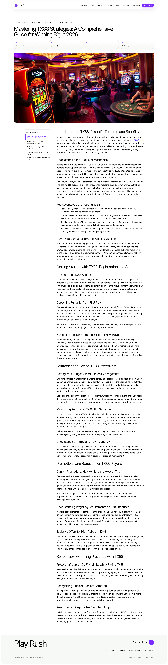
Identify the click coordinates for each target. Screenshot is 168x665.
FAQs (122, 650)
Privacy (139, 657)
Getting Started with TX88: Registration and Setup (35, 142)
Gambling (27, 22)
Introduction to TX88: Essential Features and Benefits (36, 137)
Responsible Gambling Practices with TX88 (38, 158)
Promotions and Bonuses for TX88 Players (37, 153)
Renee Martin (20, 46)
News (21, 22)
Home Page (104, 650)
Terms (146, 657)
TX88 (136, 140)
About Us (132, 657)
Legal (151, 657)
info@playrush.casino (137, 650)
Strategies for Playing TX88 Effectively (35, 147)
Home (16, 22)
